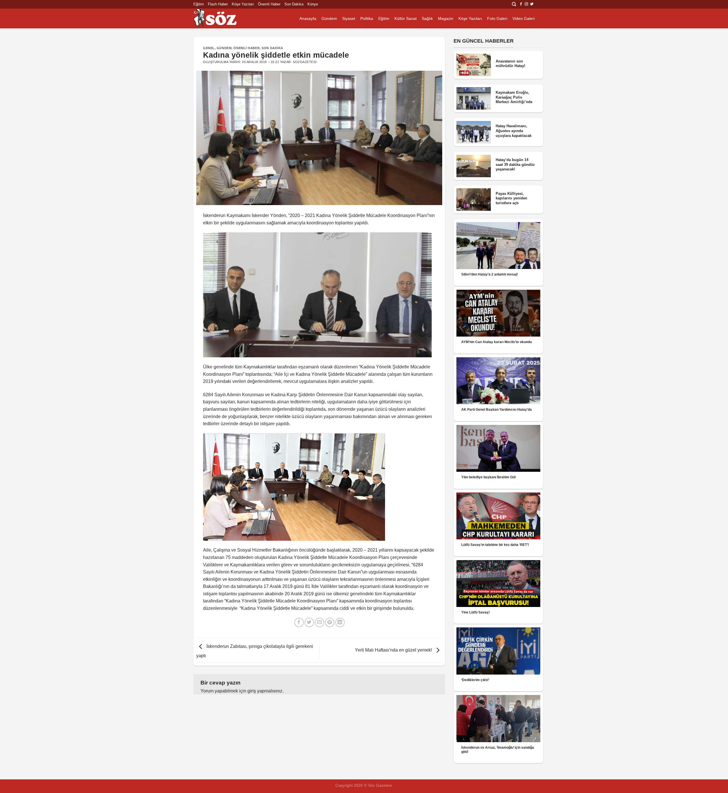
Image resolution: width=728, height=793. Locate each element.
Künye (312, 4)
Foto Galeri (497, 18)
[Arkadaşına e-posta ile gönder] (319, 622)
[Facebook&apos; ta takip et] (521, 4)
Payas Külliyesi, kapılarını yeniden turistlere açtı (511, 198)
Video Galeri (523, 18)
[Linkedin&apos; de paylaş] (340, 622)
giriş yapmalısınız (264, 690)
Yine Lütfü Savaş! (475, 612)
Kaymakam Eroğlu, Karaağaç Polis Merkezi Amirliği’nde (514, 97)
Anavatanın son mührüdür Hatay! (510, 63)
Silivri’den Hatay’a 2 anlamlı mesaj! (489, 274)
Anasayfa (307, 18)
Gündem (329, 18)
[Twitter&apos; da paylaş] (309, 622)
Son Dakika (293, 4)
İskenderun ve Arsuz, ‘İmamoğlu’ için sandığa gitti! (497, 750)
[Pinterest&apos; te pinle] (329, 622)
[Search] (514, 4)
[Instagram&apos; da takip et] (526, 4)
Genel (209, 48)
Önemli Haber (269, 4)
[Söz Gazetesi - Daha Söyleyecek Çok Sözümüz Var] (221, 18)
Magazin (445, 18)
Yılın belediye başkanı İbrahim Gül (488, 477)
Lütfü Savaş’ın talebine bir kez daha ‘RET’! (495, 544)
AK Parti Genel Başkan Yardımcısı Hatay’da (496, 409)
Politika (366, 18)
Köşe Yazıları (243, 4)
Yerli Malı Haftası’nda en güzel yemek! (394, 650)
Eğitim (198, 4)
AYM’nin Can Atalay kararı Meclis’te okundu (496, 342)
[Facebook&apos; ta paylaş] (299, 622)
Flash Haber (218, 4)
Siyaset (348, 18)
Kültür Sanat (405, 18)
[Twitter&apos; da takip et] (531, 4)
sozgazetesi (305, 62)
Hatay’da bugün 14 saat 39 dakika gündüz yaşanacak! (515, 164)
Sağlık (427, 18)
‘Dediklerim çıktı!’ (475, 680)
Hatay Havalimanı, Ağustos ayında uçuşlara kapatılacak (513, 130)
